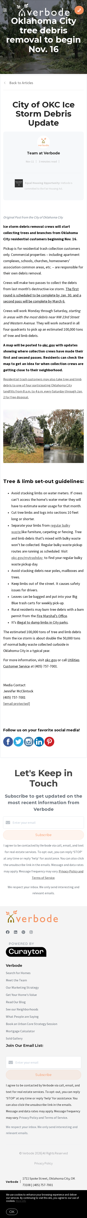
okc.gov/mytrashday (27, 557)
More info (21, 1201)
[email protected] (16, 703)
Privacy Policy (43, 1163)
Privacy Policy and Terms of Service (43, 1118)
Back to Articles (21, 82)
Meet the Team (16, 980)
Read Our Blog (16, 1002)
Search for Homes (18, 973)
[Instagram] (31, 932)
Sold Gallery (14, 1038)
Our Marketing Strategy (22, 987)
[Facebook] (8, 932)
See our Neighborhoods (22, 1009)
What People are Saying (22, 1016)
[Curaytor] (26, 956)
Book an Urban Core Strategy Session (31, 1024)
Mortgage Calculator (20, 1031)
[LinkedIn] (15, 932)
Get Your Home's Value (21, 995)
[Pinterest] (23, 932)
